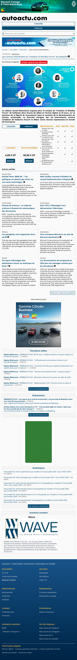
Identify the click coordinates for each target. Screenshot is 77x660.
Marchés (23, 50)
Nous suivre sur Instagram (49, 631)
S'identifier (38, 24)
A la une (5, 573)
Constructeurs (7, 174)
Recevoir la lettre (9, 580)
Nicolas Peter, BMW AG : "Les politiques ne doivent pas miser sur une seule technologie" (18, 179)
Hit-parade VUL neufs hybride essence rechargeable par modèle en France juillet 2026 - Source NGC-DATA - (37, 490)
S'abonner (38, 28)
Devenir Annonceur (46, 612)
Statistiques (43, 573)
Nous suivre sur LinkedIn (48, 639)
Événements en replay (47, 596)
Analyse (4, 258)
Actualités (13, 50)
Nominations (44, 174)
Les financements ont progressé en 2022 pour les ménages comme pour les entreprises (56, 263)
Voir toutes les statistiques (38, 506)
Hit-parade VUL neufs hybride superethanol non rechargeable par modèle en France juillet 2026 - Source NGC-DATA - (38, 484)
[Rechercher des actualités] (74, 34)
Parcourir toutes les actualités (62, 293)
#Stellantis (16, 54)
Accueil (4, 50)
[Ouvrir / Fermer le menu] (3, 34)
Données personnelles (9, 653)
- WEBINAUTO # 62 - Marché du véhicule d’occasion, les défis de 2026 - (37, 378)
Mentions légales (8, 649)
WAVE (4, 628)
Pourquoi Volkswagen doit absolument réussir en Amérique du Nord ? (18, 263)
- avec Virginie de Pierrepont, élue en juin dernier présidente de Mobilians (38, 401)
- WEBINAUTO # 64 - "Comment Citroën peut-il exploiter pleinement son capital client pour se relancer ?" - (38, 367)
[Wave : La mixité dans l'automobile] (31, 529)
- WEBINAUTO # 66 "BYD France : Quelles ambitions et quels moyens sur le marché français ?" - (38, 355)
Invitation (5, 599)
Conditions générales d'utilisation (26, 649)
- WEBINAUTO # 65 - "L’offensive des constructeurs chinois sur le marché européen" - (35, 361)
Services (43, 258)
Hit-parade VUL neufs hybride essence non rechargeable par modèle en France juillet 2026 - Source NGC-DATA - (38, 495)
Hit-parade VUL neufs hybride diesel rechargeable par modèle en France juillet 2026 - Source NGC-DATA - (36, 501)
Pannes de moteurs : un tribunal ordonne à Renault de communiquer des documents (18, 208)
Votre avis (6, 615)
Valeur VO (43, 580)
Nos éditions (44, 576)
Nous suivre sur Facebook (49, 628)
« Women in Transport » (11, 631)
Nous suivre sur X (46, 635)
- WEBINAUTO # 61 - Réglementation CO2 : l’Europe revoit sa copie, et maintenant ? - (37, 384)
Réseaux (5, 232)
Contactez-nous (8, 612)
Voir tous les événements (38, 389)
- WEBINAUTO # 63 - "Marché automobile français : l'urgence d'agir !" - (38, 372)
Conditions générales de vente (49, 649)
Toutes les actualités (9, 576)
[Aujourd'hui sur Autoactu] (38, 18)
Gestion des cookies (25, 653)
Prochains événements (48, 592)
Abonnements (7, 592)
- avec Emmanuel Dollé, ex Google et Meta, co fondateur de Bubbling (37, 409)
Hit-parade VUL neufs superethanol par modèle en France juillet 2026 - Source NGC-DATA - (38, 473)
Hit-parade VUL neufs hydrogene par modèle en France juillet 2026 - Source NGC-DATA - (38, 478)
